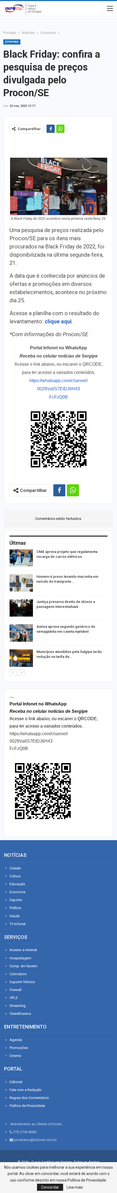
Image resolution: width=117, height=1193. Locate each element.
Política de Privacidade (27, 1106)
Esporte (16, 900)
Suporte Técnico (22, 982)
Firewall (15, 990)
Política (15, 908)
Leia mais (75, 1187)
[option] (58, 609)
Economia (12, 41)
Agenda (16, 1040)
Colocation (18, 974)
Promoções (19, 1048)
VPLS (14, 998)
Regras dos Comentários (29, 1098)
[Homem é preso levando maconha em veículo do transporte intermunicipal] (21, 583)
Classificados (20, 1014)
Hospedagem (20, 958)
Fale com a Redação (26, 1090)
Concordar (50, 1187)
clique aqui (58, 321)
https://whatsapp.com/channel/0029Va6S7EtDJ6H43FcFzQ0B (58, 388)
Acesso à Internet (23, 950)
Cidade (15, 868)
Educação (17, 884)
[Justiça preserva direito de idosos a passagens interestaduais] (21, 608)
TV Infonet (18, 924)
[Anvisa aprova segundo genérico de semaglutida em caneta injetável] (21, 633)
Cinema (15, 1056)
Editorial (16, 1082)
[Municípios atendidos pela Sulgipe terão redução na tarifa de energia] (21, 658)
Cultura (15, 876)
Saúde (15, 916)
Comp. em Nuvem (23, 966)
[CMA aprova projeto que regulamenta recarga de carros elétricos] (21, 558)
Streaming (18, 1006)
